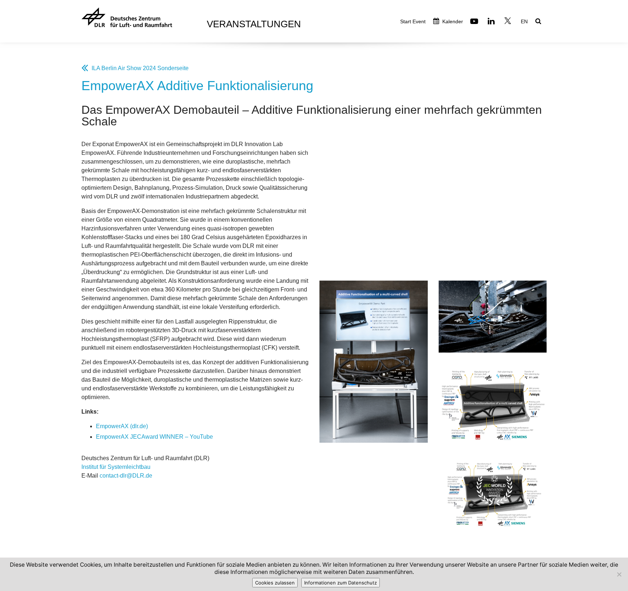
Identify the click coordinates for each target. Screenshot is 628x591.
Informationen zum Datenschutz (340, 583)
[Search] (539, 22)
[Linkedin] (492, 22)
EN (524, 21)
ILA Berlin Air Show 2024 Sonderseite (140, 68)
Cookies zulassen (275, 583)
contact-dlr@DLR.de (126, 476)
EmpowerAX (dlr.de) (122, 426)
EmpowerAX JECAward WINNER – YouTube (154, 437)
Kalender (452, 21)
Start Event (413, 21)
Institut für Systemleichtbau (115, 467)
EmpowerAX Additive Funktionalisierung (197, 85)
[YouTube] (475, 22)
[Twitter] (508, 22)
